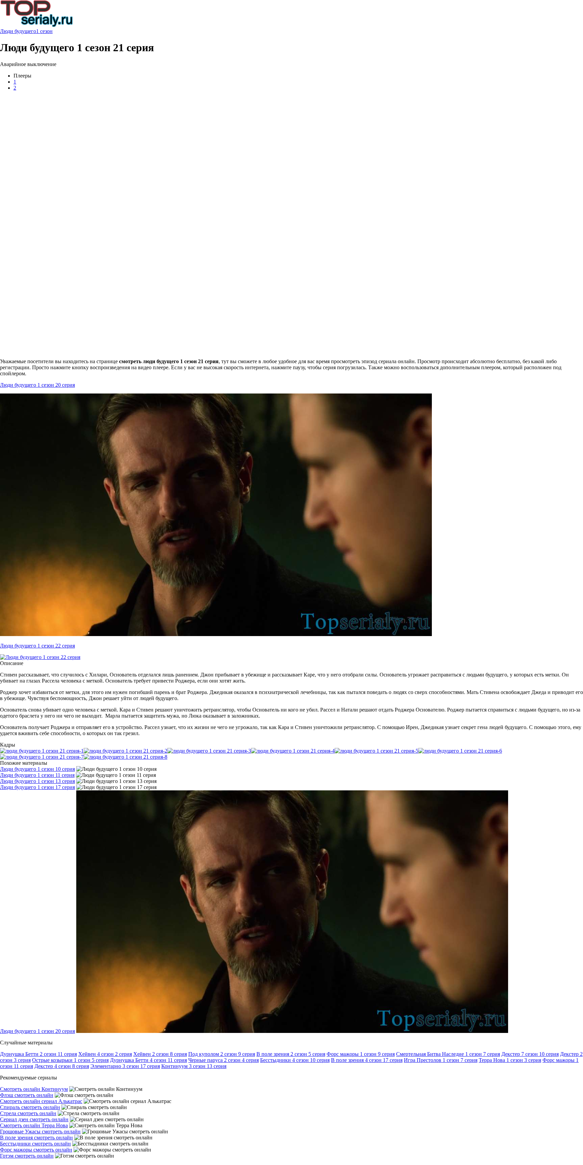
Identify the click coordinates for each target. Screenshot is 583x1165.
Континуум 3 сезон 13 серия (193, 1066)
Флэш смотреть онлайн (26, 1095)
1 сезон (44, 31)
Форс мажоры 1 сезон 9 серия (361, 1054)
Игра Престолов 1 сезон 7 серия (440, 1060)
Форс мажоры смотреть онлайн (36, 1150)
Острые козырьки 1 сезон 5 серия (70, 1060)
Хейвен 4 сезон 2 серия (105, 1054)
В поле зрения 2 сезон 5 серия (290, 1054)
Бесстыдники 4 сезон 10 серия (295, 1060)
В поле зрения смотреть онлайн (36, 1137)
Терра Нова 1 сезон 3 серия (510, 1060)
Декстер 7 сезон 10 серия (530, 1054)
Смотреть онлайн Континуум (34, 1089)
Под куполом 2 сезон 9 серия (221, 1054)
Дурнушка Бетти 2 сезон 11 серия (38, 1054)
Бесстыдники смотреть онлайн (35, 1143)
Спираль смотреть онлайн (30, 1107)
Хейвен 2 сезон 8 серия (160, 1054)
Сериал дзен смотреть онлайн (34, 1119)
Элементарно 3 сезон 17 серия (125, 1066)
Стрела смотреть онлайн (28, 1113)
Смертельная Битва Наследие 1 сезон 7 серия (448, 1054)
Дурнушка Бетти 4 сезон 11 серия (148, 1060)
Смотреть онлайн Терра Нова (34, 1125)
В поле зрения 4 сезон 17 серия (366, 1060)
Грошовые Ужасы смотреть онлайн (40, 1131)
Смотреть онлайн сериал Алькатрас (41, 1101)
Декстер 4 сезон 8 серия (61, 1066)
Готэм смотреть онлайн (27, 1156)
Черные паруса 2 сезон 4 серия (223, 1060)
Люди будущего (18, 31)
